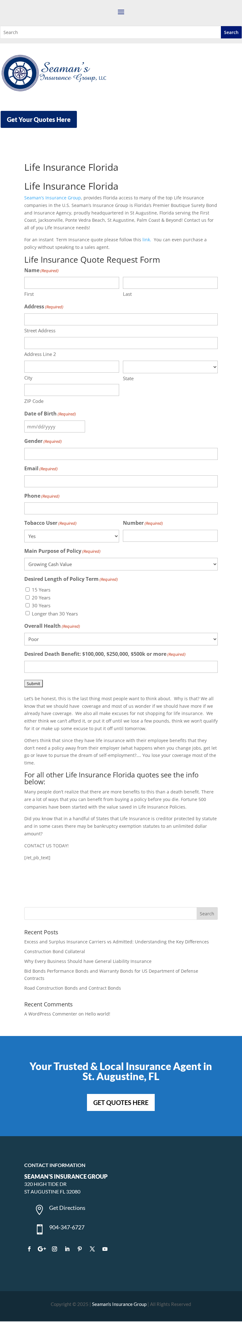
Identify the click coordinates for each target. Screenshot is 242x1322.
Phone (42, 495)
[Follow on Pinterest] (80, 1249)
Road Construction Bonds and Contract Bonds (72, 988)
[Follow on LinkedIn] (67, 1249)
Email (41, 468)
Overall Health (52, 625)
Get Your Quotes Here (39, 119)
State (128, 378)
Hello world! (97, 1014)
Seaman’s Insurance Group (52, 198)
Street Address (39, 330)
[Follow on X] (92, 1249)
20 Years (41, 597)
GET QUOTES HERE (120, 1102)
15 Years (41, 590)
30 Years (41, 605)
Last (127, 294)
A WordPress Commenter (50, 1014)
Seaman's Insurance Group (119, 1304)
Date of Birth (50, 413)
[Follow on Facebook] (29, 1249)
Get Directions (67, 1207)
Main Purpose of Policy (62, 550)
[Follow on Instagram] (54, 1249)
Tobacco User (50, 522)
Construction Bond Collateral (54, 951)
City (28, 378)
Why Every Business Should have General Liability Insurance (88, 961)
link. (146, 240)
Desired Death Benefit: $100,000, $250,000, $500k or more (105, 653)
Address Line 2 (40, 354)
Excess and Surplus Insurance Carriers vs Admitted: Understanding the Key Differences (116, 942)
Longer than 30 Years (55, 613)
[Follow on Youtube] (105, 1249)
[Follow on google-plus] (42, 1249)
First (29, 294)
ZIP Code (33, 401)
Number (143, 522)
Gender (43, 441)
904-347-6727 (66, 1227)
